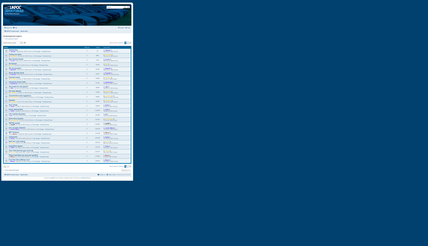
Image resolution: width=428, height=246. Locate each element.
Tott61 (12, 111)
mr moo (12, 60)
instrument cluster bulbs (17, 82)
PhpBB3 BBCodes (86, 177)
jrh (11, 115)
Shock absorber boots (16, 73)
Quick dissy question (16, 118)
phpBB (52, 177)
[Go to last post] (111, 50)
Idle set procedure (15, 68)
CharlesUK (13, 101)
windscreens (13, 137)
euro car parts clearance (17, 128)
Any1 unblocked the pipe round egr (21, 150)
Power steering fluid (16, 109)
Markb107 (13, 69)
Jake (11, 88)
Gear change (13, 105)
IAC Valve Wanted (15, 91)
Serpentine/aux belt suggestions (20, 96)
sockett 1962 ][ (14, 129)
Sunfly (12, 106)
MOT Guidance (14, 132)
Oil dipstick (13, 64)
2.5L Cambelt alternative (17, 114)
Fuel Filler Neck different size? (19, 160)
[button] (130, 43)
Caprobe (12, 51)
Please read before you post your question (23, 155)
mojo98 (12, 124)
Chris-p (12, 143)
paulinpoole (13, 83)
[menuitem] (15, 27)
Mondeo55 (13, 56)
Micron (15, 134)
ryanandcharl (14, 97)
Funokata (13, 74)
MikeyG (12, 161)
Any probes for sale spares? (18, 86)
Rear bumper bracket (16, 59)
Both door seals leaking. (17, 141)
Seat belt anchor (14, 77)
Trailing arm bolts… (16, 54)
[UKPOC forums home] (12, 7)
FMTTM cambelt (14, 123)
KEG (11, 65)
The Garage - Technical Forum (42, 51)
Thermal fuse (13, 50)
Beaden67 (13, 92)
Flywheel (12, 100)
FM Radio (13, 79)
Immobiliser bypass (16, 146)
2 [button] (127, 43)
